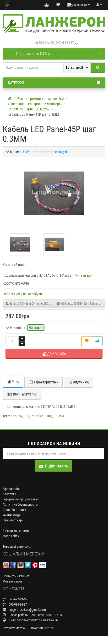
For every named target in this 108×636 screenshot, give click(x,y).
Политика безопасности (20, 504)
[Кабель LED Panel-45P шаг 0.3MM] (54, 193)
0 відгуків (62, 152)
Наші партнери (13, 520)
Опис (15, 382)
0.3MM (59, 416)
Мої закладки (12, 581)
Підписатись (56, 466)
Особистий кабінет (16, 576)
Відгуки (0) (81, 382)
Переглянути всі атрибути (22, 294)
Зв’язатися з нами (16, 531)
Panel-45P (38, 416)
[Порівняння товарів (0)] (46, 5)
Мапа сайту (11, 536)
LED (26, 416)
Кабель (16, 416)
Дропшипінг (11, 489)
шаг (49, 416)
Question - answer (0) (22, 394)
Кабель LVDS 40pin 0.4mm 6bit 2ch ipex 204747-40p (30, 304)
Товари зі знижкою (16, 546)
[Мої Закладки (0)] (58, 5)
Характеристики (45, 382)
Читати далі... (85, 275)
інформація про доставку (21, 499)
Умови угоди (12, 515)
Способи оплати (14, 510)
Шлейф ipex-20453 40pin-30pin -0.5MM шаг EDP (81, 304)
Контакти (9, 494)
